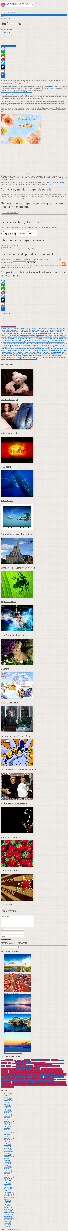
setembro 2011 (9, 1157)
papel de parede (12, 337)
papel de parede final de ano (9, 340)
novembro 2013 (9, 1118)
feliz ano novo (24, 330)
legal (3, 1066)
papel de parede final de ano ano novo (30, 340)
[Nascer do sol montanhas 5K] (17, 1051)
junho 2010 (7, 1182)
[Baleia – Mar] (34, 483)
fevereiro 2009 (8, 1209)
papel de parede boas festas (43, 337)
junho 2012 (7, 1143)
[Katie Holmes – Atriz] (34, 416)
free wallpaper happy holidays (34, 332)
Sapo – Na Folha (8, 601)
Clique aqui (28, 173)
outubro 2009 (8, 1196)
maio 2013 (7, 1126)
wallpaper (41, 354)
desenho (54, 1060)
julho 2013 (7, 1124)
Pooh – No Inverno (9, 702)
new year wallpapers (12, 335)
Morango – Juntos (9, 870)
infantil (57, 1063)
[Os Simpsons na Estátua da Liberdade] (34, 752)
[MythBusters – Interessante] (34, 786)
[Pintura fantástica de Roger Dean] (34, 517)
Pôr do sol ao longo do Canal (13, 1013)
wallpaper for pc (12, 357)
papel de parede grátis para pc (44, 345)
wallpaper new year (12, 359)
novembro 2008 (9, 1214)
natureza (21, 1065)
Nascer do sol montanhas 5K (13, 1053)
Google (45, 265)
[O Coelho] (34, 652)
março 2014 (8, 1111)
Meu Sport (6, 467)
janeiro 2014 (8, 1114)
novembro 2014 (9, 1102)
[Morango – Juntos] (34, 853)
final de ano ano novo (35, 330)
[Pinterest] (34, 58)
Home (2, 17)
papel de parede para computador (38, 347)
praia (55, 1079)
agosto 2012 (8, 1140)
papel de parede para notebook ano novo (19, 350)
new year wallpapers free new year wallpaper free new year (37, 335)
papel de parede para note (23, 349)
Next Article (12, 46)
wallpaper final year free (51, 354)
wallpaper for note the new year (44, 355)
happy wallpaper (53, 333)
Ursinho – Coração (9, 399)
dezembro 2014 (9, 1101)
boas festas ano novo (17, 328)
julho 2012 (7, 1141)
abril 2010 (7, 1185)
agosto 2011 (8, 1158)
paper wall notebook (10, 352)
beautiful (19, 1060)
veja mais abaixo (53, 87)
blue (23, 1060)
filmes (13, 1063)
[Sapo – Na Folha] (34, 584)
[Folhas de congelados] (17, 991)
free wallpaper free (50, 1063)
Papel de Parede (6, 1229)
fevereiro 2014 (8, 1112)
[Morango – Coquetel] (34, 820)
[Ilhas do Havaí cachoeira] (17, 1031)
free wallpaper (56, 330)
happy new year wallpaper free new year (35, 333)
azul (15, 1060)
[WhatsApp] (34, 53)
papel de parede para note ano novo (42, 349)
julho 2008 (7, 1221)
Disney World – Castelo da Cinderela (18, 568)
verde (64, 1079)
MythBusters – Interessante (14, 803)
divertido (61, 1060)
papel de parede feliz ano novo (57, 338)
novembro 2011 (9, 1153)
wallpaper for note (28, 355)
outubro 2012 (8, 1136)
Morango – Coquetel (10, 837)
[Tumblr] (34, 67)
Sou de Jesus (7, 904)
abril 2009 (7, 1206)
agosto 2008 (8, 1219)
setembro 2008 (9, 1218)
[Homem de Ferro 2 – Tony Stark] (34, 719)
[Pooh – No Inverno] (34, 685)
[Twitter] (34, 62)
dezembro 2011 (9, 1151)
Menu (2, 15)
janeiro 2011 (8, 1170)
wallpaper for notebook (41, 1082)
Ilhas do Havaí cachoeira (11, 1033)
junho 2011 (7, 1162)
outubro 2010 (8, 1175)
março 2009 (8, 1207)
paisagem (29, 1066)
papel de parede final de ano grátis (53, 340)
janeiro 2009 (8, 1211)
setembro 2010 (9, 1177)
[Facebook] (34, 49)
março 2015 (8, 1099)
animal (7, 1060)
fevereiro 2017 (8, 1094)
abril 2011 (7, 1165)
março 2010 (8, 1187)
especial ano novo (13, 330)
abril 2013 (7, 1128)
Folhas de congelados (11, 993)
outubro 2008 (8, 1216)
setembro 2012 (9, 1138)
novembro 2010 (9, 1174)
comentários (37, 110)
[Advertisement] (34, 158)
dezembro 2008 (9, 1213)
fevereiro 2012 (8, 1148)
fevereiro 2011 (8, 1168)
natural (14, 1066)
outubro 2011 (8, 1155)
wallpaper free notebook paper (13, 1085)
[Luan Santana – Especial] (34, 618)
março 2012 (8, 1146)
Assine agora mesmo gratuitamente (54, 182)
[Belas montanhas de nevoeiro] (17, 971)
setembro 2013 (9, 1121)
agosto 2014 (8, 1104)
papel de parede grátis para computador (28, 1071)
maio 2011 (7, 1163)
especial (4, 1063)
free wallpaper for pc (38, 1063)
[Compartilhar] (34, 75)
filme (9, 1063)
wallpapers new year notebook (27, 359)
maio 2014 (7, 1109)
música (8, 1066)
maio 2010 (7, 1184)
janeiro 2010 (8, 1191)
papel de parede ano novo (26, 337)
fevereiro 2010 (8, 1189)
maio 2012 (7, 1145)
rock (58, 1079)
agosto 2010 (8, 1179)
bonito (27, 1060)
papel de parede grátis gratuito (42, 343)
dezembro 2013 (9, 1116)
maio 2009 (7, 1204)
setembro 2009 (9, 1197)
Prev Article (4, 46)
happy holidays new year (14, 333)
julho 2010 (7, 1180)
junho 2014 (7, 1107)
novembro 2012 (9, 1135)
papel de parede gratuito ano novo (16, 347)
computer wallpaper (30, 328)
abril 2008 (7, 1226)
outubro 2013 (8, 1119)
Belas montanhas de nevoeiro (13, 973)
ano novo (7, 328)
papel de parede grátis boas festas (47, 342)
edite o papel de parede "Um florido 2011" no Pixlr (16, 92)
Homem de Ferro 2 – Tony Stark (16, 736)
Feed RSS (29, 267)
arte (11, 1060)
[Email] (34, 71)
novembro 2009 (9, 1194)
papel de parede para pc (40, 350)
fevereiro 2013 (8, 1129)
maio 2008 (7, 1224)
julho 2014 (7, 1106)
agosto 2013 (8, 1123)
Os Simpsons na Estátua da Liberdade (19, 769)
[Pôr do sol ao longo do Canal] (17, 1011)
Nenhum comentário (7, 29)
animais (3, 1060)
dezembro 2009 (9, 1192)
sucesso (61, 1079)
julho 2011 (7, 1160)
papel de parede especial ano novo (22, 338)
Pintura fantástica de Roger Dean (16, 534)
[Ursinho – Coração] (34, 382)
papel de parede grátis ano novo (25, 342)
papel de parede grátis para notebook (23, 345)
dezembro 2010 (9, 1172)
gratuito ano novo (50, 332)
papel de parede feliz (40, 338)
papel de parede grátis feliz (23, 343)
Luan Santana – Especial (12, 635)
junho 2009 (7, 1202)
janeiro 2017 (8, 1096)
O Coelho (5, 669)
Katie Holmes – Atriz (10, 433)
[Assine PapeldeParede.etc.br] (63, 264)
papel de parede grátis (8, 342)
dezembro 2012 (9, 1133)
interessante (61, 1063)
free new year (47, 330)
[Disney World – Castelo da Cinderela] (34, 551)
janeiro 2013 (8, 1131)
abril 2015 (7, 1097)
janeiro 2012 (8, 1150)
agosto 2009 (8, 1199)
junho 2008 (7, 1223)
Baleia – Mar (7, 500)
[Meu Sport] (34, 450)
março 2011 (8, 1167)
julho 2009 (7, 1201)
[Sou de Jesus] (34, 887)
